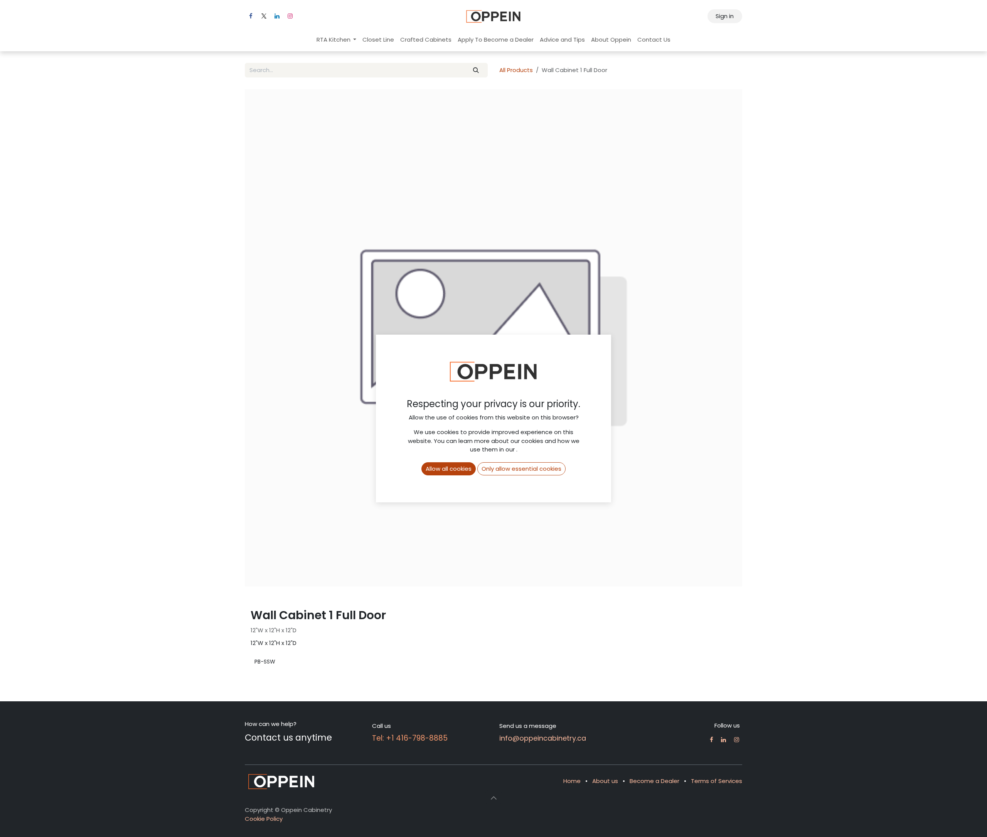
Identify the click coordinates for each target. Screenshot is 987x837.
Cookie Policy (264, 819)
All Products (516, 70)
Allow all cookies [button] (449, 469)
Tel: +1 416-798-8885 (410, 738)
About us (605, 781)
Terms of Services (716, 781)
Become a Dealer (654, 781)
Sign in (725, 16)
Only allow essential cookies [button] (521, 469)
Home (572, 781)
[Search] (476, 70)
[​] (711, 739)
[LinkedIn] (277, 16)
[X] (263, 16)
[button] (493, 797)
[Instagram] (290, 16)
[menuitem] (336, 39)
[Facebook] (250, 16)
